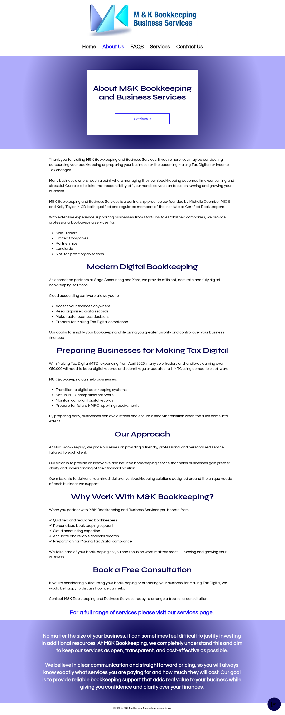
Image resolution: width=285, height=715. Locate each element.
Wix (169, 708)
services (187, 613)
